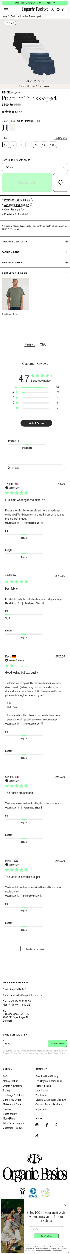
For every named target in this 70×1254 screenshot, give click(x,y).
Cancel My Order (12, 1099)
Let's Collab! (42, 1090)
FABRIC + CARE (10, 252)
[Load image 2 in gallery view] (31, 81)
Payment (7, 1109)
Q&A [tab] (43, 344)
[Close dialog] (66, 1201)
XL (36, 145)
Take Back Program (13, 1123)
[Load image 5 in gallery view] (42, 81)
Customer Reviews (13, 1128)
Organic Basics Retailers (48, 1104)
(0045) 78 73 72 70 (21, 1001)
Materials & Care (12, 1104)
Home (4, 16)
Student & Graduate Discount (50, 1099)
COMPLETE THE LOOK (14, 272)
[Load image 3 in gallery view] (35, 81)
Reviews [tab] (29, 344)
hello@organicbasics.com (29, 995)
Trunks (14, 16)
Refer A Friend (43, 1086)
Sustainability (10, 1114)
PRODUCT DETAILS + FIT (16, 241)
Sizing (6, 1090)
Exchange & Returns (14, 1095)
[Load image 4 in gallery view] (39, 81)
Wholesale (40, 1095)
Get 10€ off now (46, 1236)
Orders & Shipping (13, 1086)
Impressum (41, 1109)
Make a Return (10, 1081)
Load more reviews (35, 949)
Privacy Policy (59, 1053)
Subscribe (57, 1043)
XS (5, 145)
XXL (44, 145)
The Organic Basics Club (48, 1081)
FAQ (5, 1076)
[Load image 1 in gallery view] (28, 81)
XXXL (53, 145)
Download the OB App (46, 1076)
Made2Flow (9, 1118)
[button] (6, 9)
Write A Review (36, 423)
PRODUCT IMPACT (12, 262)
